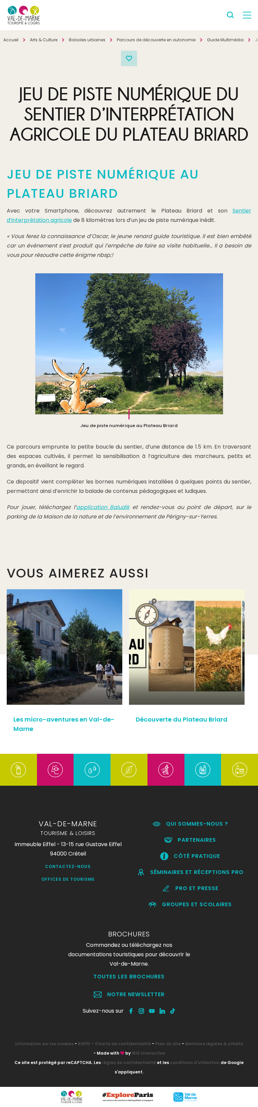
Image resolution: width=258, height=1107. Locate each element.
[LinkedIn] (162, 1011)
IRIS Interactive (148, 1053)
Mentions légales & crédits (214, 1044)
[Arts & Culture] (55, 770)
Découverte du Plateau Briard (181, 719)
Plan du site (168, 1044)
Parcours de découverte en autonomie (156, 40)
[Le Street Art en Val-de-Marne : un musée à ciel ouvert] (18, 770)
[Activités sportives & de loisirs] (166, 770)
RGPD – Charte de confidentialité (114, 1044)
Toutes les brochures (129, 976)
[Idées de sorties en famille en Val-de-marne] (202, 770)
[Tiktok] (173, 1011)
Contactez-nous (68, 866)
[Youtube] (152, 1011)
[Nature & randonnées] (129, 770)
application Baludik (103, 507)
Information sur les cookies (44, 1044)
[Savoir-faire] (239, 770)
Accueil (10, 40)
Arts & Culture (43, 40)
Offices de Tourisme (68, 879)
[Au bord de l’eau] (92, 770)
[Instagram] (141, 1011)
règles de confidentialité (129, 1062)
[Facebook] (131, 1011)
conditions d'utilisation (195, 1062)
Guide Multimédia (225, 40)
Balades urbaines (87, 40)
